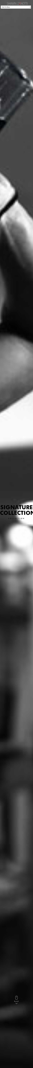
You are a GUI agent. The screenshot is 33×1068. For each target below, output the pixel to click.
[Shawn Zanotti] (16, 3)
